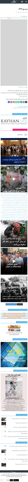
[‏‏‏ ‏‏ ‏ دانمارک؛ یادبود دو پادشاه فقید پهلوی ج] (14, 179)
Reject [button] (11, 480)
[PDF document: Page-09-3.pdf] (14, 51)
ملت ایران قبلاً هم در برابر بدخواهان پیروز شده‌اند (19, 418)
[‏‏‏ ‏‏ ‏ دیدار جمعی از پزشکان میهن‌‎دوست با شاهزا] (14, 151)
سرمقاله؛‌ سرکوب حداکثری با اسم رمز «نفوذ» (20, 427)
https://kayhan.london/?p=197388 (20, 108)
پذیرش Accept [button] (16, 480)
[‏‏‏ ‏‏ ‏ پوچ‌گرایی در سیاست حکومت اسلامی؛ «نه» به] (14, 288)
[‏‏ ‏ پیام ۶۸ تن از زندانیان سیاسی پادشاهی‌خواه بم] (14, 206)
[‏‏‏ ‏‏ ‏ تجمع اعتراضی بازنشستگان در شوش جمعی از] (14, 261)
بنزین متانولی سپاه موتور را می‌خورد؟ (21, 423)
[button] (26, 2)
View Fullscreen (24, 16)
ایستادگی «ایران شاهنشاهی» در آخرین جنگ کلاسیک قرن (18, 446)
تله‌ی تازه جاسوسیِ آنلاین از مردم (22, 455)
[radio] (26, 97)
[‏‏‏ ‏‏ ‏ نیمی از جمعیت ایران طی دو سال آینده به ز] (14, 233)
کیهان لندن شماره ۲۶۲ (23, 87)
